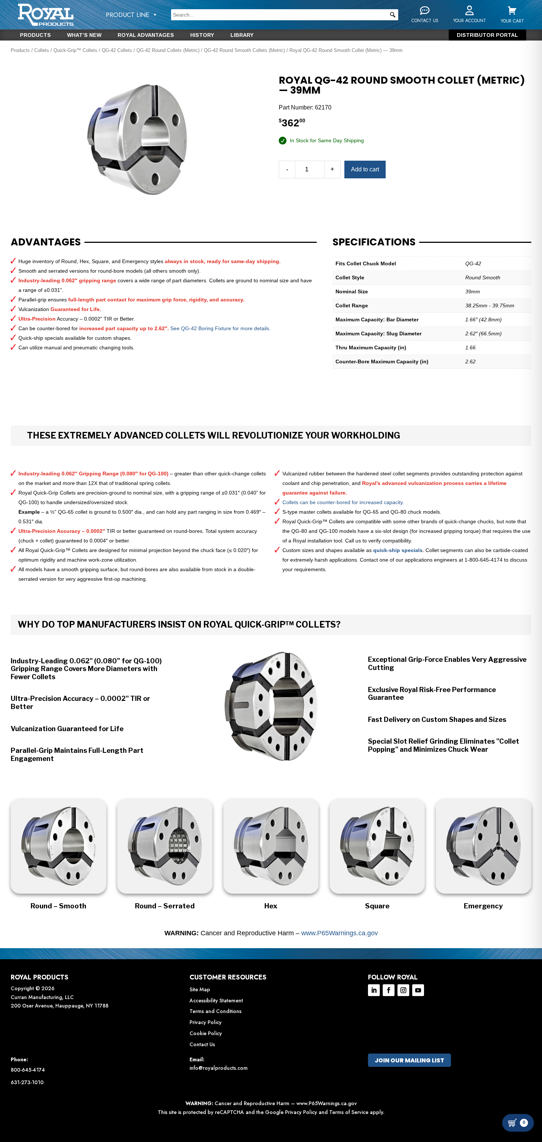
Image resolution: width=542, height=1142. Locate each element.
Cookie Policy (206, 1033)
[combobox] (284, 14)
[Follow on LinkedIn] (374, 990)
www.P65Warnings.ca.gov (339, 933)
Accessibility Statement (216, 1000)
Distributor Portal (487, 35)
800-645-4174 (28, 1069)
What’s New (84, 35)
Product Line (127, 14)
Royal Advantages (146, 35)
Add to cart (365, 169)
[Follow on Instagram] (403, 990)
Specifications (374, 242)
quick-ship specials (398, 550)
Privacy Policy (206, 1022)
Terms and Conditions (216, 1011)
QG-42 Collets (117, 50)
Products (35, 35)
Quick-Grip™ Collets (75, 50)
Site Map (200, 989)
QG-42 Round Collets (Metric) (167, 50)
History (202, 35)
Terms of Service (348, 1112)
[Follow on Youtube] (418, 990)
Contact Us (202, 1044)
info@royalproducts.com (219, 1068)
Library (242, 35)
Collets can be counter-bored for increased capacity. (343, 502)
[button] (392, 14)
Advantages (46, 242)
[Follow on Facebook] (389, 990)
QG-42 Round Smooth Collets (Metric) (244, 50)
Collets (41, 50)
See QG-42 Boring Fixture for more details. (220, 328)
